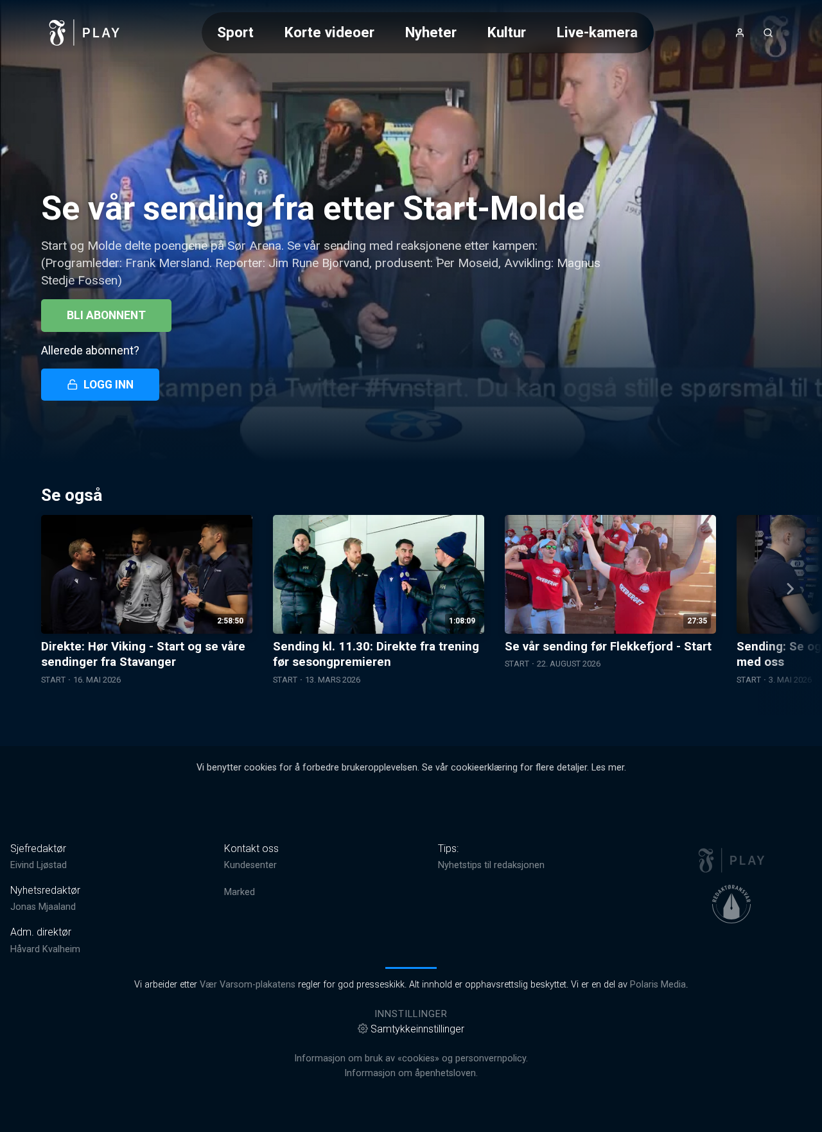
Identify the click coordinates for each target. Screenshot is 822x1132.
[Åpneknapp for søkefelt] (768, 33)
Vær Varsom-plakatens (247, 984)
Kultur (506, 32)
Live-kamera (597, 32)
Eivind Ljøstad (38, 865)
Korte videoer (329, 32)
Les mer (607, 767)
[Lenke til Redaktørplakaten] (731, 904)
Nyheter (431, 32)
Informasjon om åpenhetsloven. (411, 1073)
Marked (239, 892)
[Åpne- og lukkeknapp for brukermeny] (740, 33)
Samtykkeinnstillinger (417, 1029)
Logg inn (108, 384)
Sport (235, 32)
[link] (84, 32)
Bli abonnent (106, 315)
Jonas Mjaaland (43, 906)
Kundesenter (250, 865)
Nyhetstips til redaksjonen (491, 865)
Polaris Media (658, 984)
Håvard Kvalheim (45, 949)
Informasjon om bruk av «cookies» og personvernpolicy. (411, 1058)
